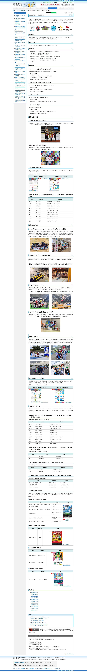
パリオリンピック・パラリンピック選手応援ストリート (20, 87)
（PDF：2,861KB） (68, 402)
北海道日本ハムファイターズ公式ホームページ (39, 617)
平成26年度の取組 (34, 608)
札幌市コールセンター (19, 662)
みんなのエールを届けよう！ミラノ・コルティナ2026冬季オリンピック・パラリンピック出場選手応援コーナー (20, 99)
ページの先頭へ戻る (69, 653)
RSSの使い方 (57, 668)
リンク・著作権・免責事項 (19, 668)
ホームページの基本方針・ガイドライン (44, 668)
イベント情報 (18, 24)
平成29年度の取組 (34, 603)
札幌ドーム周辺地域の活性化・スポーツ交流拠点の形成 (20, 79)
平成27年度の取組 (34, 606)
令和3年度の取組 (34, 596)
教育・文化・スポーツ (21, 10)
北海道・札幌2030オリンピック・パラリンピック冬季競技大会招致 (20, 39)
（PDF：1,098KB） (66, 565)
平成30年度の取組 (34, 601)
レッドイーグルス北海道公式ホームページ (38, 625)
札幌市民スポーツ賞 (19, 31)
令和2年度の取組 (34, 597)
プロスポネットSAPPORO (20, 36)
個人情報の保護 (30, 668)
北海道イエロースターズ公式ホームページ (38, 623)
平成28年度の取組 (34, 604)
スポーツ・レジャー (31, 10)
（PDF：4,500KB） (44, 178)
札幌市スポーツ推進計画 (20, 83)
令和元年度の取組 (34, 599)
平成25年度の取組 (34, 609)
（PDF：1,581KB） (67, 585)
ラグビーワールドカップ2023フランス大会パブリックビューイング (20, 68)
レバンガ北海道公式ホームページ (37, 620)
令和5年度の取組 (34, 592)
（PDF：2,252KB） (44, 402)
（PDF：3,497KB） (67, 520)
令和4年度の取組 (34, 594)
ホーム (14, 10)
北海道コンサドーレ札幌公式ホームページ (38, 618)
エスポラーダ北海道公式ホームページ (38, 622)
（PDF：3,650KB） (65, 544)
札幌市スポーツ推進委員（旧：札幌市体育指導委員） (20, 28)
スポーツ (37, 10)
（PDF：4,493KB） (65, 178)
